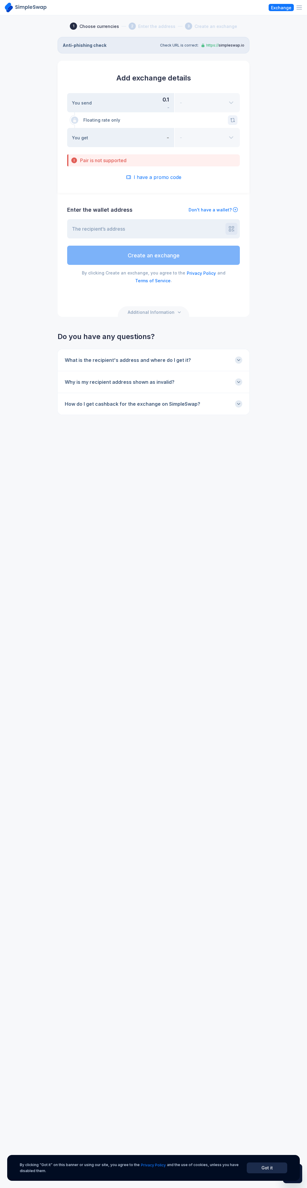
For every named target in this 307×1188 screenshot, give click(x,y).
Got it (267, 1167)
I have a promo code (157, 177)
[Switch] (232, 120)
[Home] (25, 7)
